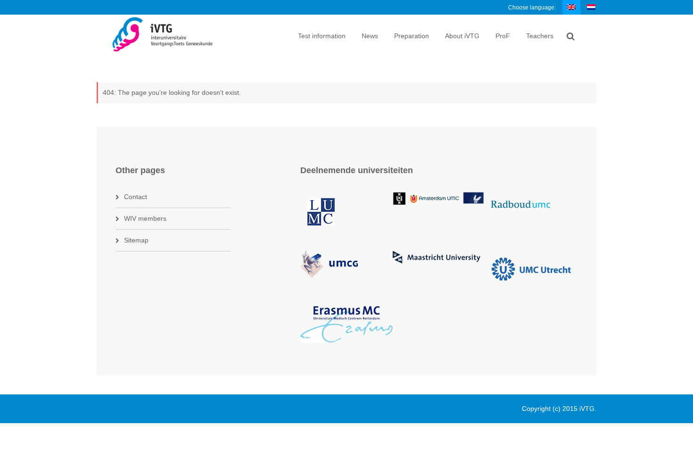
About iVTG (462, 36)
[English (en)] (572, 7)
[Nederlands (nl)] (591, 7)
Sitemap (136, 240)
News (370, 36)
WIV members (145, 218)
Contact (135, 196)
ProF (502, 36)
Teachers (539, 36)
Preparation (411, 36)
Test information (322, 36)
